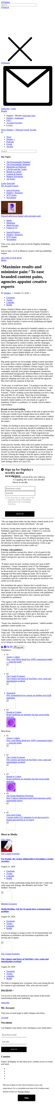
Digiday (7, 293)
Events (26, 130)
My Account (6, 186)
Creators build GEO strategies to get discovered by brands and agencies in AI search (27, 818)
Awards (33, 130)
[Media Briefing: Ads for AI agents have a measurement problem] (6, 901)
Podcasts (19, 130)
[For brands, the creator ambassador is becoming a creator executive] (6, 851)
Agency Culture (13, 657)
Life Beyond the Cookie (16, 169)
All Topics (10, 179)
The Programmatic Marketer (18, 164)
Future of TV (12, 228)
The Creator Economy (15, 676)
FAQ (8, 120)
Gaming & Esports (14, 174)
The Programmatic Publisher (18, 162)
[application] (27, 1092)
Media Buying (12, 225)
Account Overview (14, 123)
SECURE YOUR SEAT (11, 258)
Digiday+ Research (14, 193)
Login (13, 109)
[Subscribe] (27, 106)
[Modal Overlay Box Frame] (27, 491)
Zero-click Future (13, 815)
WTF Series (11, 195)
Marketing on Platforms (16, 167)
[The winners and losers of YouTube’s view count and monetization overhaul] (6, 951)
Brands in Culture (13, 172)
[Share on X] (8, 647)
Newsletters (11, 197)
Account (4, 1017)
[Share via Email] (11, 647)
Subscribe (5, 109)
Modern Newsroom (14, 176)
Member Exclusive (9, 904)
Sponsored (10, 693)
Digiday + (11, 130)
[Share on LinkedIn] (2, 647)
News (3, 130)
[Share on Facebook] (5, 647)
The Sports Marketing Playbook (19, 796)
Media (9, 220)
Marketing (10, 223)
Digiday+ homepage (15, 118)
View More (6, 839)
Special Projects (13, 190)
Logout (9, 125)
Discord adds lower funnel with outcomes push (21, 216)
